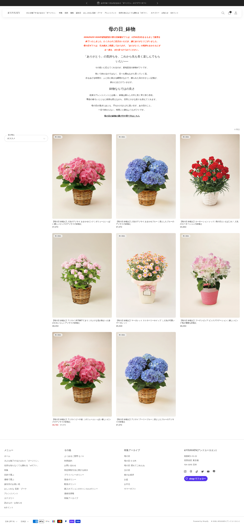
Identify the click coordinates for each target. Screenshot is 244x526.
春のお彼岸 (129, 475)
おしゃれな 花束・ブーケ (92, 13)
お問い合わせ (70, 465)
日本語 (23, 521)
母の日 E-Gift (130, 461)
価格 (72, 13)
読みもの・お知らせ (13, 503)
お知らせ (165, 13)
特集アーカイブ (71, 498)
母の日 (127, 456)
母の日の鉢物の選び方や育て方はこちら (122, 116)
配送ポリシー (70, 484)
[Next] (157, 3)
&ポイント (174, 13)
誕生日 (78, 13)
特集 (60, 13)
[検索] (223, 12)
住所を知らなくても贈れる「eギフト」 (134, 13)
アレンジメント (110, 13)
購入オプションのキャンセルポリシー (81, 489)
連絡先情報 (69, 493)
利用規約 (68, 461)
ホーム (7, 456)
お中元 (127, 484)
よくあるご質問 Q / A (74, 456)
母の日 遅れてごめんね (134, 465)
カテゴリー (155, 13)
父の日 (127, 470)
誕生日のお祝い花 (12, 484)
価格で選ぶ (9, 479)
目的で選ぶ (9, 475)
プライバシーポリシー (74, 475)
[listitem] (122, 3)
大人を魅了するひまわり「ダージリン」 (41, 13)
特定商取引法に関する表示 (76, 470)
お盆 (126, 479)
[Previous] (87, 3)
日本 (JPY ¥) (10, 521)
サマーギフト (130, 489)
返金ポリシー (70, 479)
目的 (66, 13)
